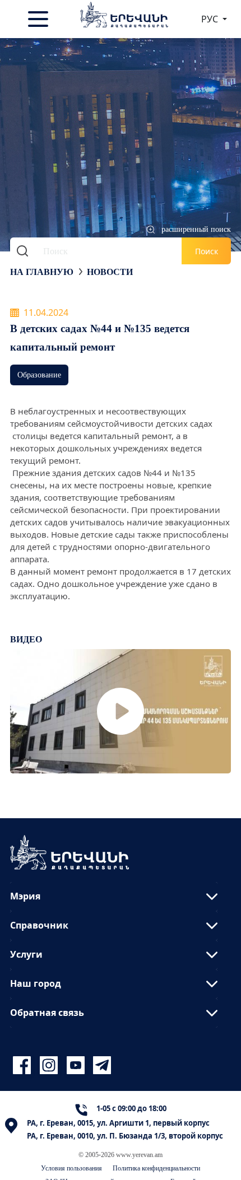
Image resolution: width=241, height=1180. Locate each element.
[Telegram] (101, 1065)
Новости (110, 271)
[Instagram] (50, 1065)
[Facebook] (23, 1065)
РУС (210, 19)
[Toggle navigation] (39, 19)
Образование (39, 374)
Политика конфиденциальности (156, 1168)
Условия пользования (71, 1168)
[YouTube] (77, 1065)
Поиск (206, 251)
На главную (41, 271)
